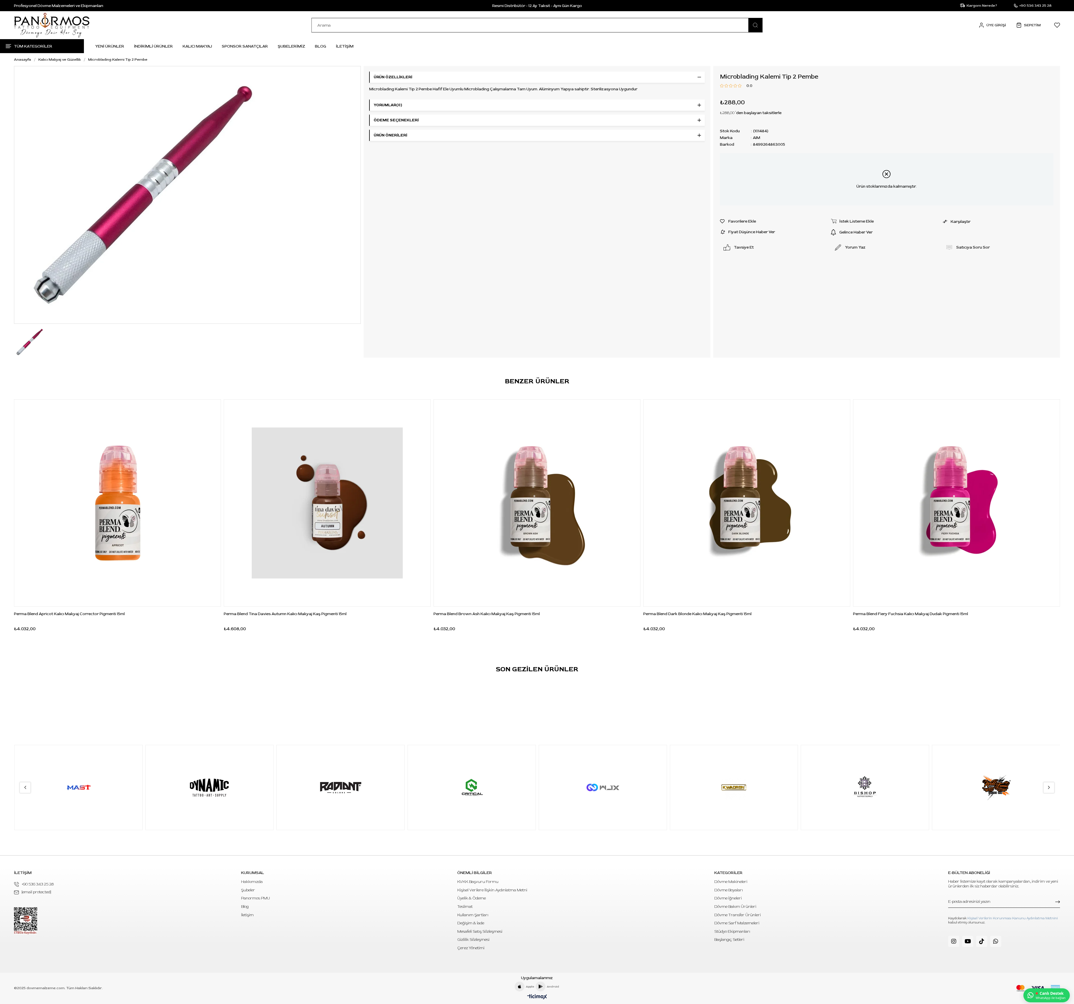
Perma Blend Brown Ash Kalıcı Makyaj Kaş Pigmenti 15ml (487, 613)
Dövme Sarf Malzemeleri (736, 923)
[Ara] (755, 25)
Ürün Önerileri (390, 135)
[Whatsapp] (995, 941)
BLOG (320, 46)
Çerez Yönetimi (470, 948)
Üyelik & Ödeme (471, 898)
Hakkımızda (252, 881)
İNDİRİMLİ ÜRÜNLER (153, 46)
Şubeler (248, 890)
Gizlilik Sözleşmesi (473, 939)
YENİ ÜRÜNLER (109, 46)
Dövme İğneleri (728, 898)
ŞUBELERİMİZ (291, 46)
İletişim (247, 915)
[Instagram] (953, 941)
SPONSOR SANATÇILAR (245, 46)
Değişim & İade (470, 923)
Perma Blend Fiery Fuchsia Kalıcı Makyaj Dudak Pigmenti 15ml (910, 613)
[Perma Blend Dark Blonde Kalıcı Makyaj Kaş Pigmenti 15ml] (746, 503)
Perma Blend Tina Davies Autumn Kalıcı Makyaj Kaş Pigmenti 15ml (285, 613)
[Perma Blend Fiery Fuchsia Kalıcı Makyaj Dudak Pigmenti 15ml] (956, 503)
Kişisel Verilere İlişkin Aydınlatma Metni (492, 890)
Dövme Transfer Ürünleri (737, 915)
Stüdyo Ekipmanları (732, 931)
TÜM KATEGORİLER (33, 46)
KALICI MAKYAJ (197, 46)
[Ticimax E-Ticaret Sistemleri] (537, 997)
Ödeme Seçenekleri (396, 120)
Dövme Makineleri (730, 881)
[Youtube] (967, 941)
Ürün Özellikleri (393, 77)
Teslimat (465, 906)
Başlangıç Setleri (729, 939)
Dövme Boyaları (728, 890)
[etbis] (25, 920)
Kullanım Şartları (472, 915)
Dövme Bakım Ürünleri (735, 906)
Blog (245, 906)
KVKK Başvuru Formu (477, 881)
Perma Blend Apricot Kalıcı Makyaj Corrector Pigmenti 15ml (69, 613)
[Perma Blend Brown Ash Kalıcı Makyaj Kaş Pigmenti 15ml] (537, 503)
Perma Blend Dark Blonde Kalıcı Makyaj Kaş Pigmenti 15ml (697, 613)
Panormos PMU (255, 898)
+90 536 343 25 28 (38, 884)
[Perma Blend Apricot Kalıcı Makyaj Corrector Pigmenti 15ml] (117, 503)
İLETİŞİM (345, 46)
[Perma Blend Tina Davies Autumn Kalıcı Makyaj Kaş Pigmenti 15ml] (327, 503)
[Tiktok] (981, 941)
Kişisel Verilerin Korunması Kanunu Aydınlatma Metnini (1012, 918)
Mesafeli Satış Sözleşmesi (479, 931)
